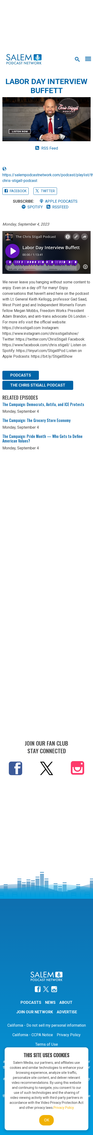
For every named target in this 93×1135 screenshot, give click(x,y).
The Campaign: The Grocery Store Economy (36, 420)
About (65, 1002)
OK (46, 1120)
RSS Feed (49, 148)
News (50, 1002)
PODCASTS (20, 375)
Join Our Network (34, 1012)
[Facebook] (15, 768)
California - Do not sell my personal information (46, 1025)
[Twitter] (46, 768)
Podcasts (31, 1002)
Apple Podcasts (61, 201)
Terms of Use (46, 1044)
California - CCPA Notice (32, 1035)
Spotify (35, 207)
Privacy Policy (69, 1035)
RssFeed (60, 207)
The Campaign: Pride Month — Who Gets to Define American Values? (42, 438)
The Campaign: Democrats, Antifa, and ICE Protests (43, 404)
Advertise (67, 1012)
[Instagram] (77, 769)
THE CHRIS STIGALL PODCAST (37, 385)
